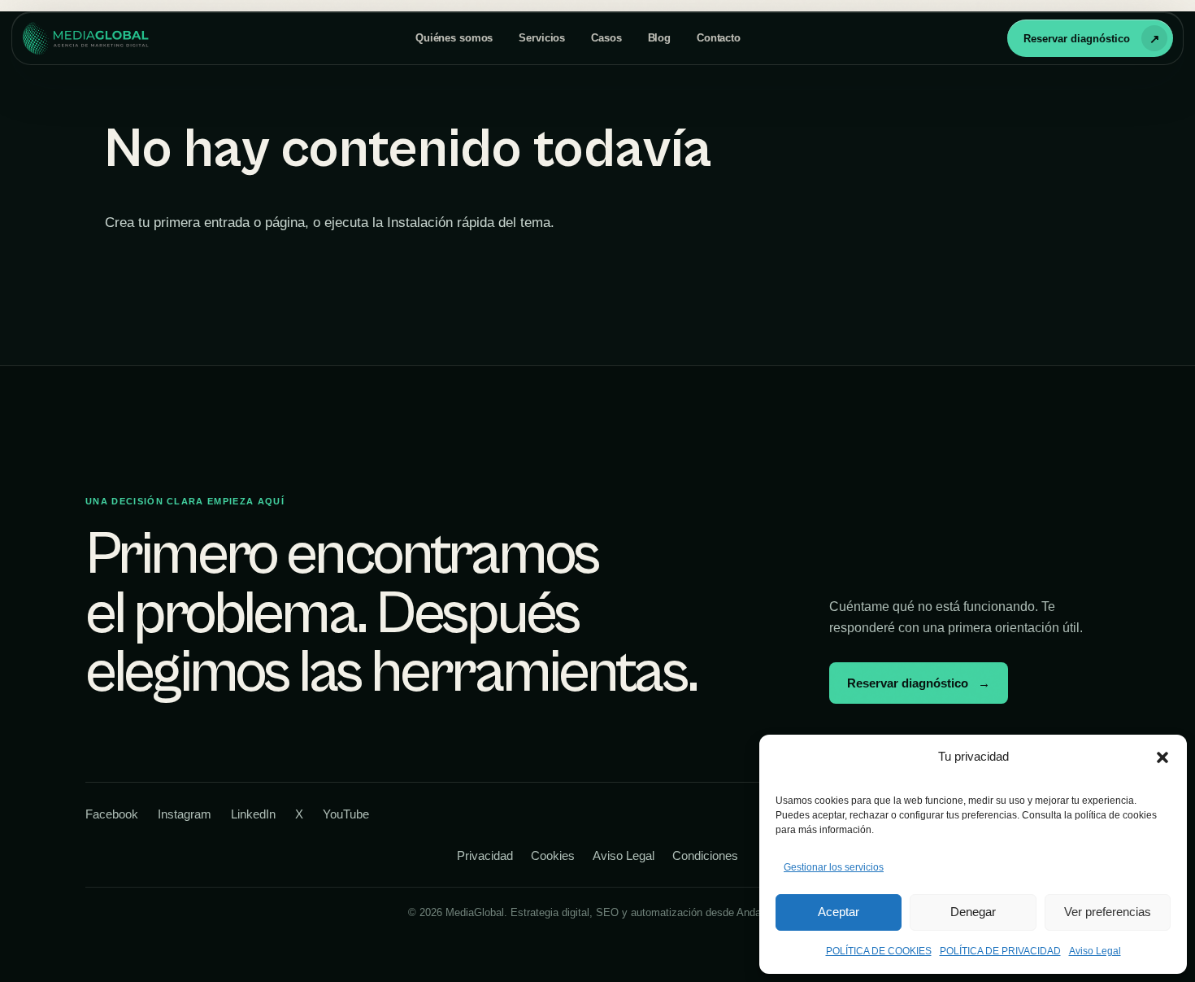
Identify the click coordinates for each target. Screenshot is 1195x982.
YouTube (346, 814)
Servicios (542, 38)
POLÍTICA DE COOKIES (879, 951)
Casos (606, 38)
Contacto (719, 38)
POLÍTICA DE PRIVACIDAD (1000, 951)
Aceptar (838, 912)
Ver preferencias (1107, 912)
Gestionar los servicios (834, 867)
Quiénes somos (454, 38)
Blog (659, 38)
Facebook (111, 814)
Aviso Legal (1095, 951)
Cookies (553, 855)
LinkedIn (253, 814)
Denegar (973, 912)
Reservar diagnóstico (1076, 39)
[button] (1162, 757)
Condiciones (705, 855)
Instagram (184, 814)
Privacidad (485, 855)
